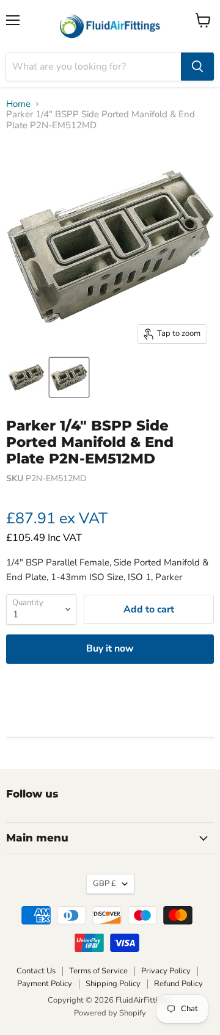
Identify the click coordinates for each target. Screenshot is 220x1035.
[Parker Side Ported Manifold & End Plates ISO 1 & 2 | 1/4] (26, 377)
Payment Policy (44, 983)
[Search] (197, 67)
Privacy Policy (166, 970)
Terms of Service (98, 970)
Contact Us (36, 970)
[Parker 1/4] (69, 377)
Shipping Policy (113, 983)
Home (18, 104)
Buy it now (110, 648)
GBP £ (104, 883)
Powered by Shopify (110, 1013)
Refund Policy (178, 983)
